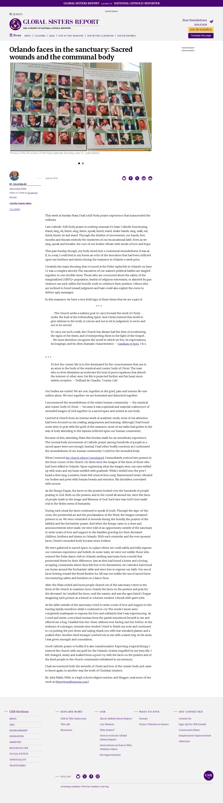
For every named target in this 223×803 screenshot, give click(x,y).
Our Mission (107, 724)
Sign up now (200, 24)
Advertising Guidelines (70, 786)
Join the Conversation (20, 203)
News (27, 36)
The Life (65, 724)
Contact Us (185, 718)
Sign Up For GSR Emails (192, 724)
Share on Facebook (131, 178)
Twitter (85, 776)
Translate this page (201, 35)
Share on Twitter (137, 178)
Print (150, 178)
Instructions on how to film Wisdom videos (116, 747)
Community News (189, 730)
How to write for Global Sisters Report (113, 737)
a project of (112, 3)
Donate (143, 718)
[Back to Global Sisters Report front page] (54, 24)
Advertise (184, 741)
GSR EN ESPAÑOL (201, 29)
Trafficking (17, 765)
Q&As (52, 36)
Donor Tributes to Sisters (154, 724)
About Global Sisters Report (116, 718)
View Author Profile (17, 188)
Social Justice (18, 753)
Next (157, 114)
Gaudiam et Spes (128, 343)
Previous (5, 114)
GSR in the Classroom (100, 36)
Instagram (98, 776)
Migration (16, 736)
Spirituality (17, 759)
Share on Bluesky (124, 178)
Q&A (12, 724)
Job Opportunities (110, 754)
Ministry (15, 742)
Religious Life (18, 748)
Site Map (105, 786)
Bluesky (78, 776)
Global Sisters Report (209, 776)
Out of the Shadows (71, 36)
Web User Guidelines (91, 786)
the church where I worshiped (85, 457)
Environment (18, 730)
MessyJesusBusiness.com (71, 681)
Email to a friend (144, 178)
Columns (39, 36)
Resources (66, 730)
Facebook (91, 776)
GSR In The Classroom (73, 718)
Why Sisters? (107, 730)
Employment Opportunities (195, 735)
